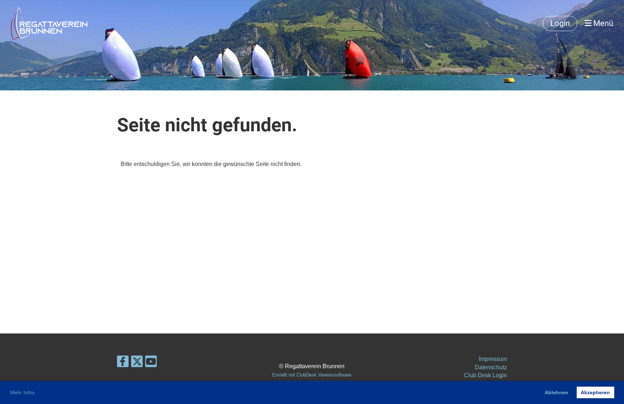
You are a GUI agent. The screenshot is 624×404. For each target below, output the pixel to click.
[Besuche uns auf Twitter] (137, 363)
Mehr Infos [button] (22, 392)
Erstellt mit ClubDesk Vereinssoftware (311, 375)
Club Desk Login (485, 375)
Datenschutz (491, 367)
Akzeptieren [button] (595, 392)
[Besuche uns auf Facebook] (123, 363)
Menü (602, 23)
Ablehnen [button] (556, 392)
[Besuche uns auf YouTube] (151, 363)
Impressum (493, 359)
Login (560, 23)
